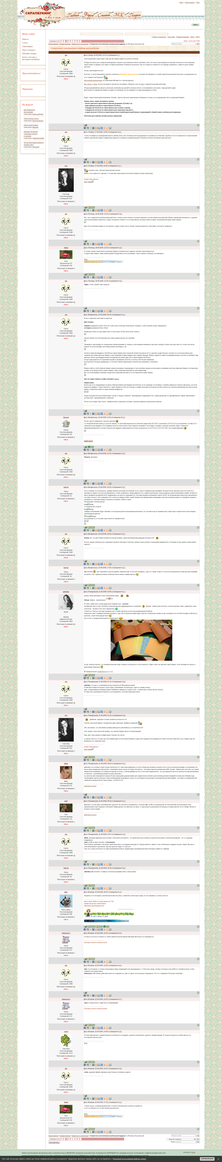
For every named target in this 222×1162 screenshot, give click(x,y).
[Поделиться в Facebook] (85, 128)
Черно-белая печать (31, 118)
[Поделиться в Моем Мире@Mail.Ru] (93, 128)
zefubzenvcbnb (38, 138)
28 (120, 214)
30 (120, 281)
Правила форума (182, 37)
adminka (66, 592)
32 (123, 417)
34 (123, 487)
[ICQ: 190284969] (106, 926)
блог (142, 84)
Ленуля (66, 417)
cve (66, 166)
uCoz (193, 1152)
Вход (181, 2)
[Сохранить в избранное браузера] (107, 128)
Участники (171, 37)
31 (123, 315)
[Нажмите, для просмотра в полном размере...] (141, 660)
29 (120, 248)
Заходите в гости (90, 815)
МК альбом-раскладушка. (93, 80)
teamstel (36, 147)
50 (120, 1102)
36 (123, 568)
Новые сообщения (159, 37)
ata (66, 55)
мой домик (88, 182)
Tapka (66, 248)
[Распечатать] (110, 128)
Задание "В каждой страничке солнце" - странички (31, 134)
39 (124, 715)
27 (120, 166)
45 (120, 933)
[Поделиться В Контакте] (102, 128)
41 (124, 801)
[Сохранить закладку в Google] (88, 128)
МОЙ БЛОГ (88, 441)
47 (120, 999)
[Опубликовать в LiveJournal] (90, 128)
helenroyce (66, 933)
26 (120, 132)
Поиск (192, 37)
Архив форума (65, 44)
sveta (66, 1031)
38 (124, 682)
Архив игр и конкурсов (80, 44)
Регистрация (189, 2)
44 (120, 892)
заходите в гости (90, 786)
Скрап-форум (53, 44)
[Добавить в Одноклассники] (96, 128)
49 (120, 1068)
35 (123, 534)
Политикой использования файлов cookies (129, 1159)
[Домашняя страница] (91, 207)
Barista (35, 127)
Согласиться (207, 1159)
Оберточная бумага (31, 125)
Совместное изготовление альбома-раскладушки (107, 44)
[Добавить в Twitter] (99, 128)
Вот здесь (87, 84)
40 (124, 763)
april (66, 801)
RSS (198, 2)
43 (124, 868)
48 (120, 1031)
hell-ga (66, 487)
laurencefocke (38, 114)
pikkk (66, 763)
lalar (66, 892)
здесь (95, 84)
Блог (85, 259)
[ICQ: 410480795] (90, 447)
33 (123, 453)
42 (124, 834)
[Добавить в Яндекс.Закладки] (105, 128)
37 (124, 592)
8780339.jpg (102, 672)
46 (120, 965)
